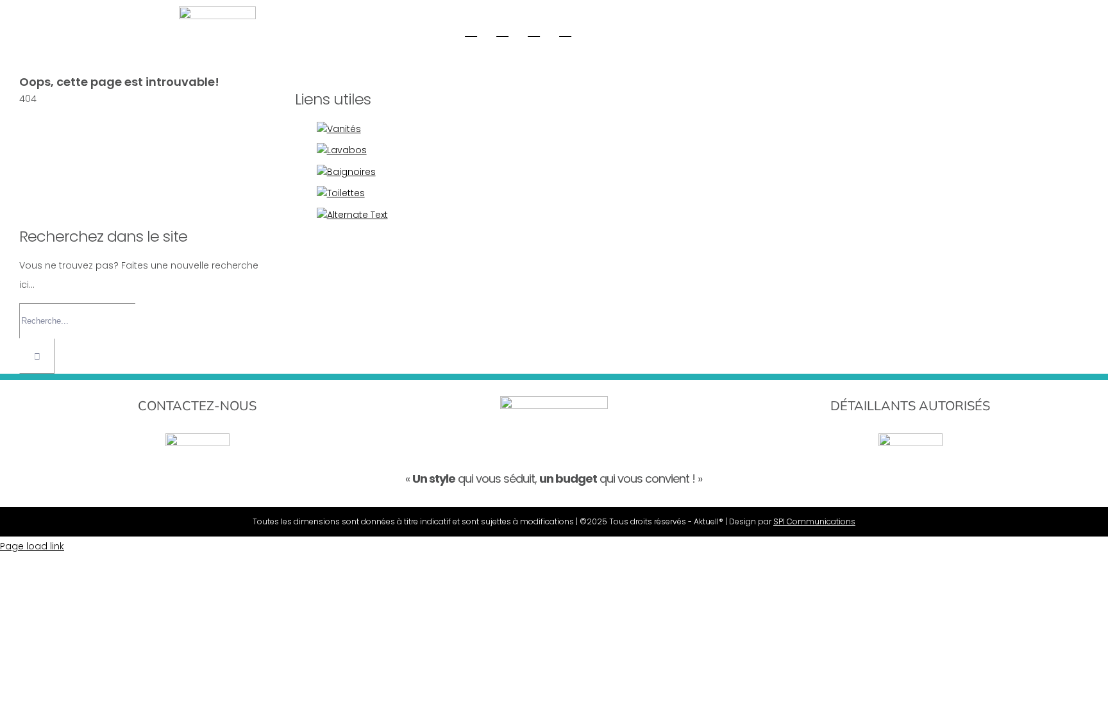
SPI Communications (814, 521)
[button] (565, 29)
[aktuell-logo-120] (217, 10)
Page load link (32, 546)
